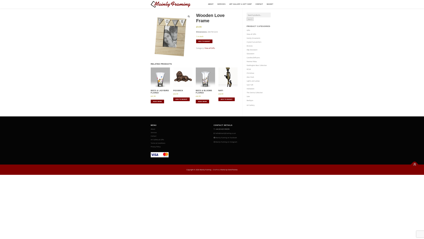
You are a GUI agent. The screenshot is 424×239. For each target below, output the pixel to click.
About (211, 4)
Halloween (250, 89)
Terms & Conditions (158, 143)
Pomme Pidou (252, 61)
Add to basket (204, 41)
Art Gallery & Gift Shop (240, 4)
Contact (259, 4)
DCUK (249, 69)
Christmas (250, 73)
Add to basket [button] (181, 99)
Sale (248, 96)
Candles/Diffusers (253, 58)
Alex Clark (250, 77)
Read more (157, 101)
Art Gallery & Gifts (157, 140)
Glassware (250, 54)
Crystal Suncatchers (254, 42)
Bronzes (250, 46)
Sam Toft (250, 85)
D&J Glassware (252, 50)
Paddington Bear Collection (257, 65)
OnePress (216, 170)
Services (221, 4)
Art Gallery (251, 105)
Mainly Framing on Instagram (226, 142)
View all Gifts (209, 48)
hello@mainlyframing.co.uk (225, 133)
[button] (189, 16)
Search (250, 19)
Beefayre (250, 100)
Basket (270, 4)
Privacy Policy (156, 147)
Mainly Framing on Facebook (226, 138)
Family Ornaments (253, 38)
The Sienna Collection (255, 93)
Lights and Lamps (253, 81)
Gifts (248, 30)
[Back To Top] (415, 164)
